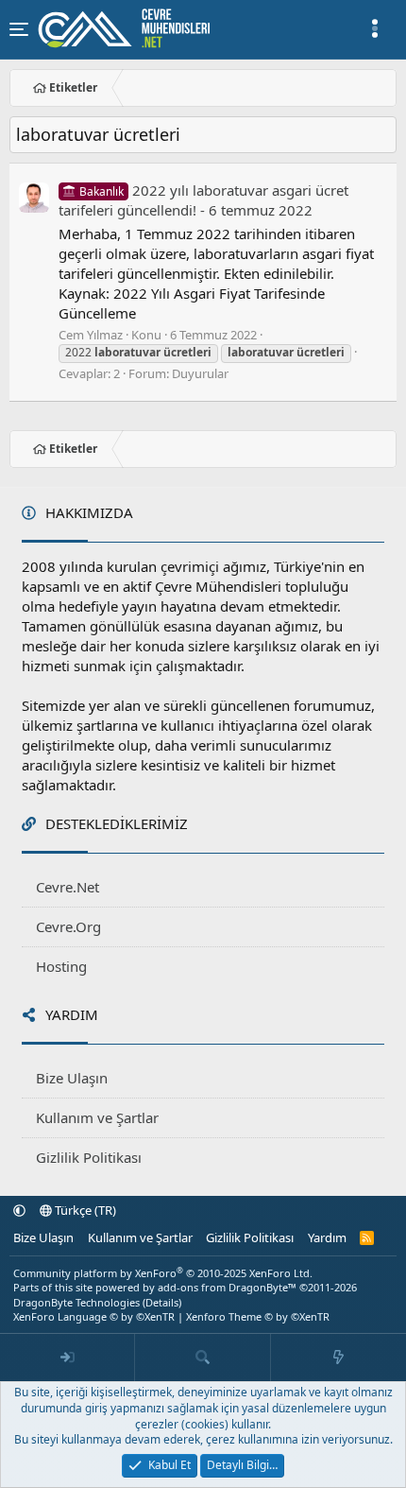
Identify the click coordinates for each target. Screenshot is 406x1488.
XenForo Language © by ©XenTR (94, 1316)
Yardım (327, 1237)
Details (161, 1302)
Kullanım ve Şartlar (97, 1117)
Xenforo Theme (258, 1316)
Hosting (61, 966)
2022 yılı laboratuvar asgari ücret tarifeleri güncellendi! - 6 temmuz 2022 (203, 200)
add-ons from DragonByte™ (227, 1287)
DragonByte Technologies (76, 1302)
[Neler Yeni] (338, 1357)
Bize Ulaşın (72, 1077)
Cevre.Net (67, 886)
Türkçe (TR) (84, 1210)
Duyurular (200, 373)
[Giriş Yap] (67, 1357)
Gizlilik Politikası (89, 1157)
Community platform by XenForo (163, 1273)
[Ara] (202, 1357)
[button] (19, 1210)
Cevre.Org (68, 926)
